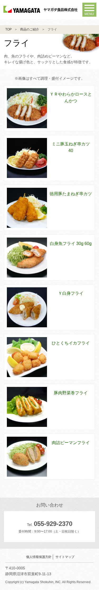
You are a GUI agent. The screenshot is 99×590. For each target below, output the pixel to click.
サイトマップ (64, 557)
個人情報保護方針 (38, 557)
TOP (8, 29)
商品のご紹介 (29, 29)
